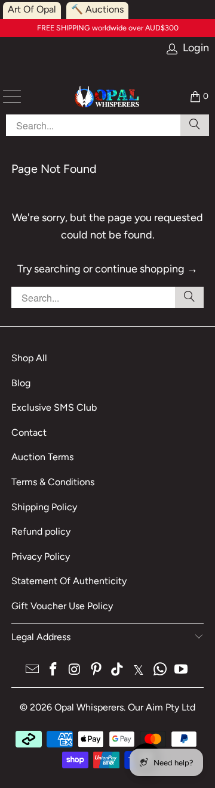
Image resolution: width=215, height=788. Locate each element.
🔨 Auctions (97, 9)
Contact (29, 432)
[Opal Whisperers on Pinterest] (96, 670)
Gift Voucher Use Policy (62, 606)
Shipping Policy (44, 507)
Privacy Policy (40, 556)
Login (196, 48)
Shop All (29, 358)
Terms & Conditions (52, 482)
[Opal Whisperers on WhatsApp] (160, 670)
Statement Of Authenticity (69, 581)
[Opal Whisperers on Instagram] (75, 670)
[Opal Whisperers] (107, 96)
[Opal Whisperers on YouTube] (182, 670)
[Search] (189, 297)
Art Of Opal (32, 9)
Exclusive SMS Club (54, 407)
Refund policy (40, 531)
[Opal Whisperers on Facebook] (54, 670)
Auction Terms (42, 457)
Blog (20, 383)
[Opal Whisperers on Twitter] (139, 670)
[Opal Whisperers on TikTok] (118, 670)
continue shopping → (146, 268)
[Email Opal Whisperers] (32, 670)
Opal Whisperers (89, 707)
